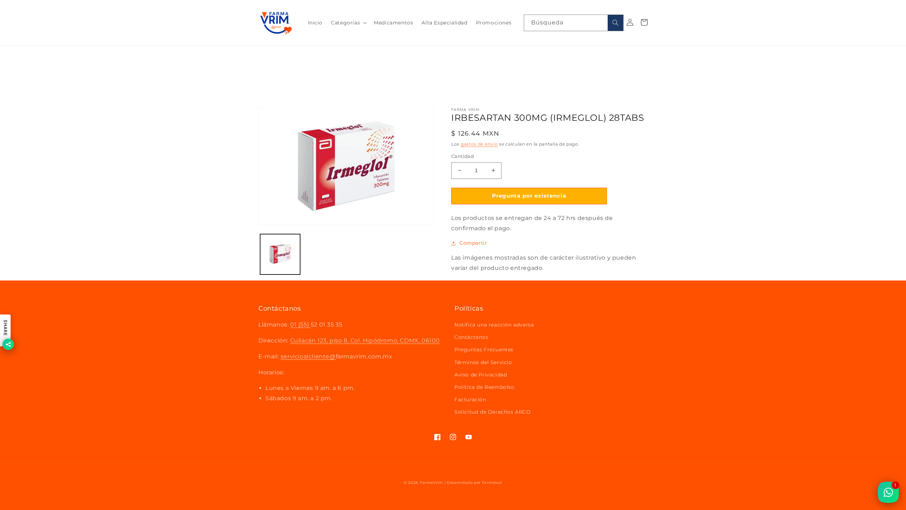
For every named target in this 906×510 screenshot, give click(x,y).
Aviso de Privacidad (480, 375)
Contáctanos (471, 337)
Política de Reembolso (484, 387)
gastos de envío (479, 144)
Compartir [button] (473, 243)
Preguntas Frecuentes (484, 349)
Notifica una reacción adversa (494, 325)
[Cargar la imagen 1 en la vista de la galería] (280, 254)
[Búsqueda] (615, 23)
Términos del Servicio (483, 362)
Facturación (470, 399)
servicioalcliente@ (308, 356)
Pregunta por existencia (529, 195)
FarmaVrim (431, 482)
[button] (348, 22)
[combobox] (573, 23)
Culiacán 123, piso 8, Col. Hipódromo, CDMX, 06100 (365, 340)
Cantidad (462, 156)
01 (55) (300, 324)
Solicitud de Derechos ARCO (492, 412)
